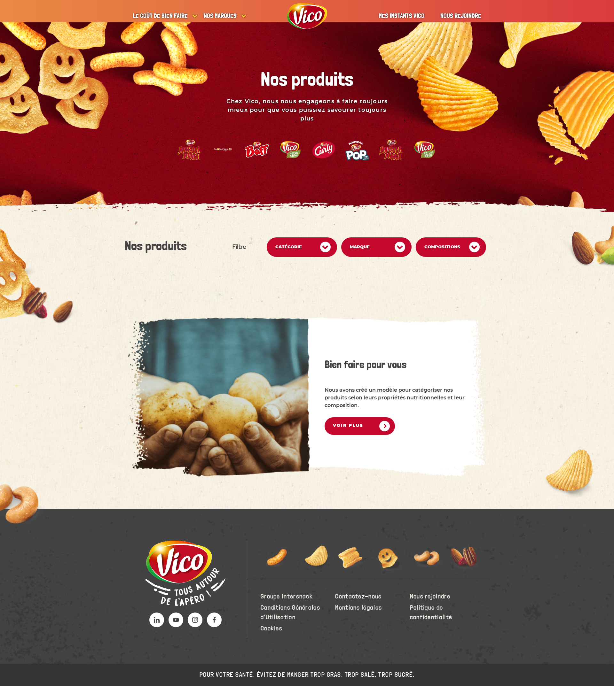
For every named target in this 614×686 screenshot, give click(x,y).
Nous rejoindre (460, 16)
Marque (360, 247)
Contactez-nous (358, 596)
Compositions (442, 247)
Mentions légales (358, 608)
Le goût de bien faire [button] (160, 16)
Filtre (239, 247)
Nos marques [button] (220, 16)
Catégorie (288, 247)
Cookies (271, 628)
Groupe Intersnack (287, 596)
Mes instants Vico (401, 16)
